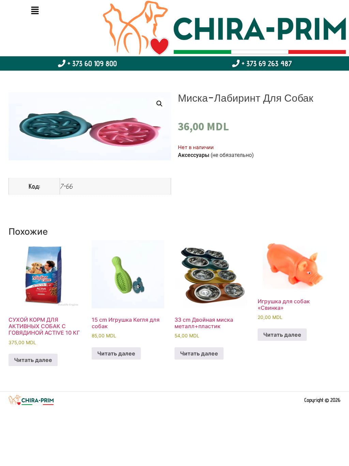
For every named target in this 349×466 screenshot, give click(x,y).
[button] (35, 10)
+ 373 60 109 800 (91, 63)
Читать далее (33, 359)
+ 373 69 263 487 (266, 63)
